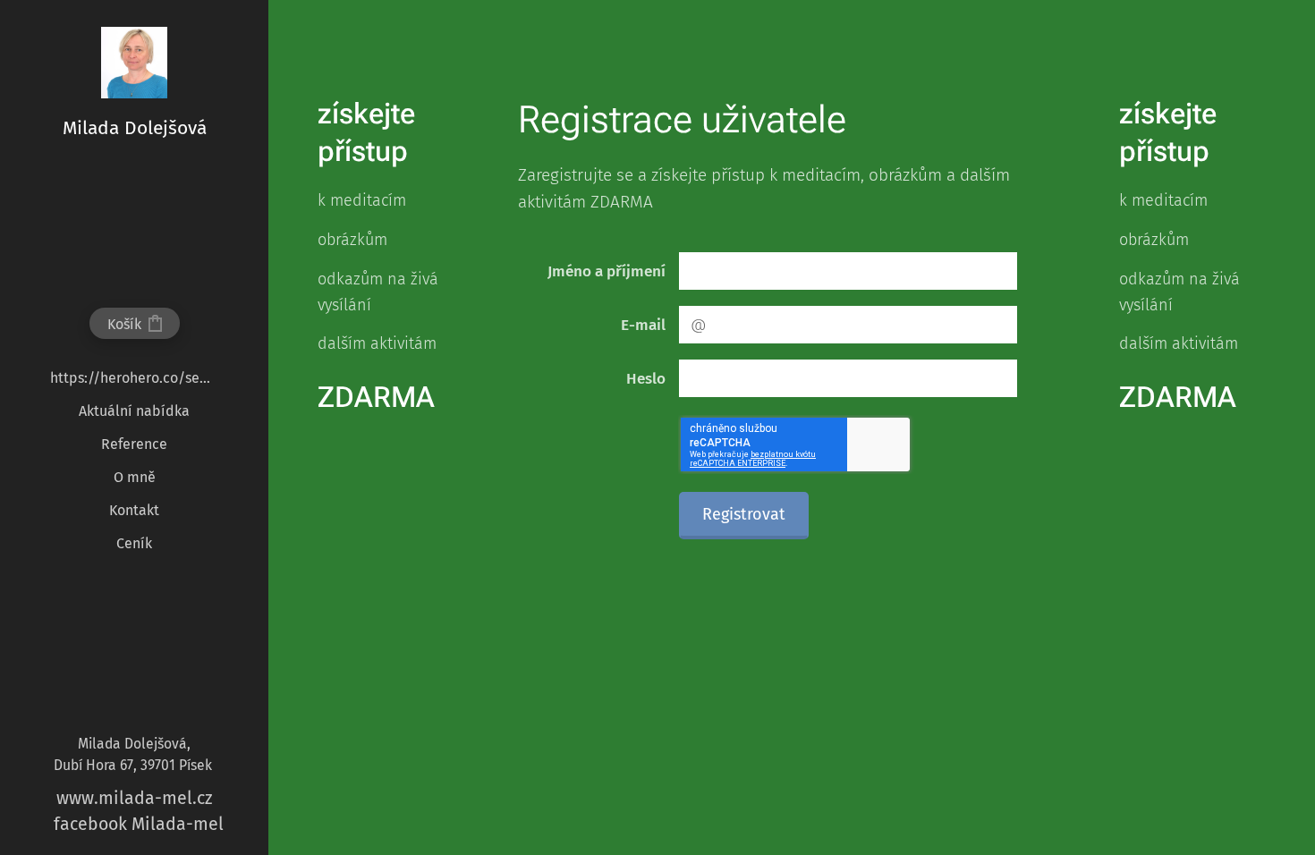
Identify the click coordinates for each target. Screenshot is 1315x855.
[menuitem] (134, 378)
